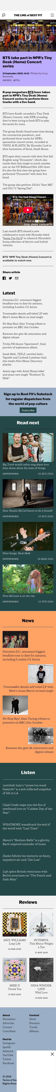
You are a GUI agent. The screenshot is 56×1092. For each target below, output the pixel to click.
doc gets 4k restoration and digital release (24, 335)
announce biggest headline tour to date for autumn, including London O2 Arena (23, 303)
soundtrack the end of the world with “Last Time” (26, 827)
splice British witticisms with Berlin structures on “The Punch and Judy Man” (27, 876)
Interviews (10, 473)
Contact (7, 1027)
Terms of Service (12, 1079)
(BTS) (16, 80)
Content (34, 1015)
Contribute (9, 1031)
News (7, 80)
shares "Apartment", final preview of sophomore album (24, 345)
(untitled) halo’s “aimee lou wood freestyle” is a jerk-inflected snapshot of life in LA (27, 789)
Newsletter (9, 1019)
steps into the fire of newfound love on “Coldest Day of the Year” (27, 809)
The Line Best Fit (28, 15)
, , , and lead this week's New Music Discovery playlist (24, 360)
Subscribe (28, 410)
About (6, 1015)
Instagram (9, 1043)
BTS (31, 92)
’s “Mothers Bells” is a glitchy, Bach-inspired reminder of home (26, 842)
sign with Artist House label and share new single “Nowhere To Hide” (24, 375)
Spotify (7, 1047)
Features (34, 1023)
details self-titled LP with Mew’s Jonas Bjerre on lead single (25, 315)
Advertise (8, 1023)
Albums (34, 1031)
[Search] (3, 15)
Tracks (33, 1027)
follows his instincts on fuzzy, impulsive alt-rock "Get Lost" (27, 858)
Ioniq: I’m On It (12, 238)
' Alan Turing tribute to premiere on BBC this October (24, 325)
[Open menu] (52, 15)
